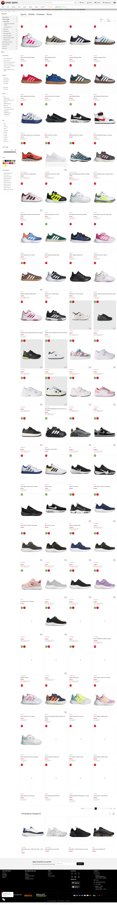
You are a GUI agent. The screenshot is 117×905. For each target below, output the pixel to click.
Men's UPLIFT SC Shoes (51, 135)
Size (3, 120)
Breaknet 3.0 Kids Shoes (51, 449)
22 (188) (5, 135)
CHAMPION (47, 172)
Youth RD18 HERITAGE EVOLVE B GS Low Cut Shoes (55, 409)
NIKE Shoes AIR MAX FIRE (98, 849)
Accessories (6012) (6, 44)
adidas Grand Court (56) (8, 189)
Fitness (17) (4, 46)
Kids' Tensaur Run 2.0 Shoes (27, 255)
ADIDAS (22, 55)
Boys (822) (6, 87)
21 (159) (5, 134)
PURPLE (10, 163)
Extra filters (5, 55)
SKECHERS (96, 523)
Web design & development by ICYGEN (65, 903)
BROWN (10, 161)
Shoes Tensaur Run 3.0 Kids (52, 214)
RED (12, 163)
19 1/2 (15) (6, 130)
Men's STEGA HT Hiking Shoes (28, 174)
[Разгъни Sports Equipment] (16, 42)
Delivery (27, 874)
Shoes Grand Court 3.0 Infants (52, 96)
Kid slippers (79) (6, 39)
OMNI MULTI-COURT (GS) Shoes (102, 486)
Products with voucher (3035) (9, 65)
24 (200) (5, 143)
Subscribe (80, 863)
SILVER (14, 163)
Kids (19, 7)
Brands (30, 7)
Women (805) (6, 79)
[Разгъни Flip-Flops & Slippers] (16, 38)
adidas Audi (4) (7, 174)
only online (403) (7, 67)
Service (4, 877)
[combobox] (61, 2)
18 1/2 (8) (5, 126)
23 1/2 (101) (6, 141)
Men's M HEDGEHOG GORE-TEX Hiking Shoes (79, 174)
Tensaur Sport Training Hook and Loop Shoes (105, 293)
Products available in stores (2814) (9, 70)
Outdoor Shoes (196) (7, 35)
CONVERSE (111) (7, 116)
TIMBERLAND (72, 675)
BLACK (6, 161)
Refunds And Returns (29, 875)
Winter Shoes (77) (7, 27)
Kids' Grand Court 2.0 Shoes (27, 716)
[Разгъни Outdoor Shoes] (16, 36)
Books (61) (4, 48)
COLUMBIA (71, 636)
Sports (24, 7)
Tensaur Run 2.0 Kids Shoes (52, 293)
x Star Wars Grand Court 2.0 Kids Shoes (30, 135)
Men (8, 7)
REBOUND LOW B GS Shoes (52, 174)
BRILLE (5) (6, 105)
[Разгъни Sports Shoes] (16, 33)
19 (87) (5, 128)
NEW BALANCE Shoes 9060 (52, 849)
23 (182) (5, 139)
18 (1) (5, 124)
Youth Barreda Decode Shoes (52, 795)
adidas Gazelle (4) (7, 187)
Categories (4, 13)
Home (2, 7)
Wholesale (4, 875)
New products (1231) (8, 58)
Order (26, 873)
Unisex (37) (6, 78)
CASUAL (9, 11)
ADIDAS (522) (6, 98)
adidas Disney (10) (7, 182)
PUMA (21, 599)
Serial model (5, 170)
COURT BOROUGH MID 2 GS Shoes (103, 135)
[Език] (114, 2)
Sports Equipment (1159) (7, 41)
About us (4, 873)
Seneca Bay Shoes (74, 677)
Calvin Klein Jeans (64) (9, 109)
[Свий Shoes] (16, 22)
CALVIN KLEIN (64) (7, 107)
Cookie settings (51, 875)
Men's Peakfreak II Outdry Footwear (102, 638)
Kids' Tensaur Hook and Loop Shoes (78, 214)
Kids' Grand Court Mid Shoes (27, 57)
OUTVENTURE (23, 675)
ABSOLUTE (61, 7)
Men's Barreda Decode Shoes (27, 96)
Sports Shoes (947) (7, 33)
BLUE (8, 161)
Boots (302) (5, 29)
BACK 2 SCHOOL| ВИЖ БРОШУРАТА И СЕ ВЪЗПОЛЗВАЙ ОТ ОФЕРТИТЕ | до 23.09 (54, 9)
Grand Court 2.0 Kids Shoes (100, 795)
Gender (4, 75)
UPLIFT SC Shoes (73, 486)
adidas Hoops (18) (7, 191)
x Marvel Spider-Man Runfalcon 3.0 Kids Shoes (79, 796)
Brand (3, 93)
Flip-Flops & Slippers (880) (8, 37)
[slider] (3, 152)
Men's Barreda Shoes (50, 57)
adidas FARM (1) (7, 185)
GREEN (12, 161)
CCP (49, 874)
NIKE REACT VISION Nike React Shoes (78, 849)
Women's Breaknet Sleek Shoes (28, 293)
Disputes (50, 873)
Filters (3, 52)
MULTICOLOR (3, 163)
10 (107, 808)
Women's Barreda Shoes (75, 57)
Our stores (4, 874)
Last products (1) (7, 60)
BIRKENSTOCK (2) (7, 103)
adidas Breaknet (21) (8, 178)
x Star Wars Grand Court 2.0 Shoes (29, 486)
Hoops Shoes (48, 486)
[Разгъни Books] (16, 48)
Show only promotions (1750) (9, 62)
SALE (36, 7)
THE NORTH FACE (73, 172)
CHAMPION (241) (7, 112)
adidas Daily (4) (7, 180)
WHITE (3, 166)
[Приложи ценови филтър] (15, 150)
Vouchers (27, 877)
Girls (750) (6, 89)
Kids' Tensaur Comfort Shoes (101, 716)
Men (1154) (6, 81)
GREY (14, 161)
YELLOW (6, 166)
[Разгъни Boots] (16, 29)
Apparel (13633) (5, 17)
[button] (110, 813)
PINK (8, 163)
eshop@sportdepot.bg (100, 882)
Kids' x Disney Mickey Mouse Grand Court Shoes (55, 717)
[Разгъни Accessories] (16, 44)
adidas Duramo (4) (7, 184)
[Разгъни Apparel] (16, 17)
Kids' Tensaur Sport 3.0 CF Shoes (102, 677)
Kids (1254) (6, 83)
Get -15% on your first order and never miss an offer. (44, 863)
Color (3, 157)
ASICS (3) (6, 101)
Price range (5, 147)
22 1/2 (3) (5, 137)
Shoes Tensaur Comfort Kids (52, 756)
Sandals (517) (6, 31)
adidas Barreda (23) (7, 176)
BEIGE (3, 161)
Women (13, 7)
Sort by (108, 19)
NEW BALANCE (48, 847)
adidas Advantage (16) (8, 173)
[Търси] (75, 2)
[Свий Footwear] (16, 19)
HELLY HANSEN (23, 172)
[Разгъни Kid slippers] (16, 40)
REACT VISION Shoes (74, 525)
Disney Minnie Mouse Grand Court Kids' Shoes (30, 215)
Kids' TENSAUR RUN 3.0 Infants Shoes (103, 174)
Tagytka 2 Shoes (24, 677)
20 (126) (5, 132)
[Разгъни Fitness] (16, 46)
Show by (103, 19)
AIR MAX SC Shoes (50, 525)
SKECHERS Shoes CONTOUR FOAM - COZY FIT (32, 850)
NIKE (46, 133)
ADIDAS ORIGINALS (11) (8, 100)
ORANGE (6, 163)
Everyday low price (29, 878)
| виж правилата (81, 9)
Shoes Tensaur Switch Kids (76, 255)
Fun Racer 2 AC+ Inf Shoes (27, 601)
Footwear (13, 11)
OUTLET (43, 7)
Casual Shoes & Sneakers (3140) (9, 24)
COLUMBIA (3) (6, 114)
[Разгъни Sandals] (16, 31)
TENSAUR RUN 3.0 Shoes (100, 255)
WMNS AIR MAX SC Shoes (76, 135)
